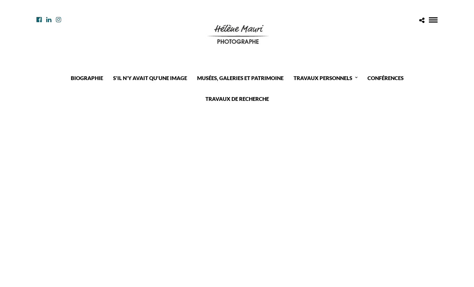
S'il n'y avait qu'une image (150, 78)
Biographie (87, 78)
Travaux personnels (323, 78)
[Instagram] (58, 20)
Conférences (385, 78)
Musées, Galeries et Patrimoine (240, 78)
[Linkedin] (48, 20)
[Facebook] (39, 20)
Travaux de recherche (237, 99)
